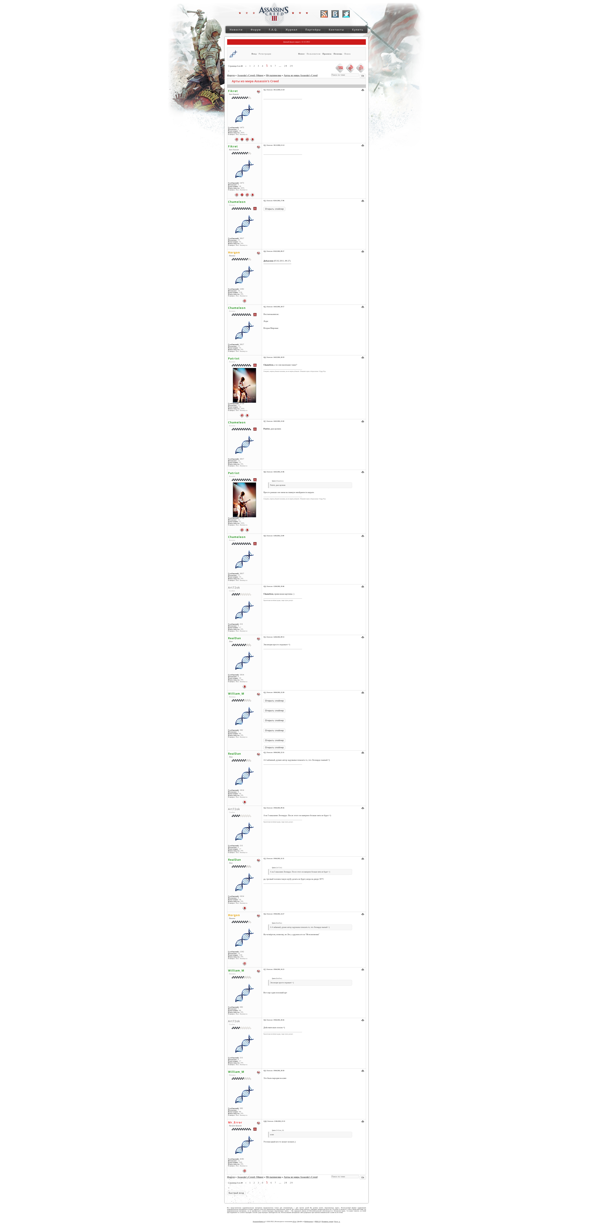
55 (240, 242)
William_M (236, 693)
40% (242, 133)
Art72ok (234, 587)
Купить (357, 29)
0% (242, 243)
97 (265, 969)
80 (240, 733)
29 (291, 66)
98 (265, 1020)
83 (265, 200)
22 (240, 407)
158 (240, 292)
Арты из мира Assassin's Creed (301, 75)
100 (265, 1121)
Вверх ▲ (337, 1221)
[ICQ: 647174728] (247, 139)
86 (265, 357)
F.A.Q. (273, 29)
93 (265, 752)
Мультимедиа (273, 75)
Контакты (336, 29)
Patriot (234, 358)
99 (265, 1070)
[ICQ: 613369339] (242, 415)
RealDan (234, 638)
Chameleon (237, 202)
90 (265, 586)
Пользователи (313, 54)
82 (265, 145)
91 (265, 637)
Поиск (347, 54)
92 (265, 692)
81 (265, 90)
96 (265, 914)
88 (265, 472)
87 (265, 421)
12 (239, 405)
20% (242, 409)
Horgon (234, 252)
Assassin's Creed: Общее (250, 75)
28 (285, 66)
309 (240, 1162)
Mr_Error (235, 1122)
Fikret (233, 91)
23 (239, 240)
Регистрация (265, 54)
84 (265, 251)
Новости (236, 29)
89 (265, 536)
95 (265, 858)
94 (265, 808)
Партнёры (313, 29)
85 (265, 306)
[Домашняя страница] (242, 139)
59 (240, 678)
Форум (256, 29)
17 (240, 627)
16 (239, 291)
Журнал (291, 29)
